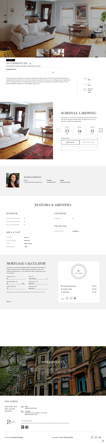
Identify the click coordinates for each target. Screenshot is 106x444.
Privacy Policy (68, 437)
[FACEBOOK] (92, 437)
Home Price (10, 276)
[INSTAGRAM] (96, 437)
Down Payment (11, 281)
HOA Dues (32, 286)
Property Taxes (67, 289)
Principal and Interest (69, 286)
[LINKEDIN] (99, 437)
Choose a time (65, 138)
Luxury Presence (17, 437)
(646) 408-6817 (51, 182)
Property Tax (32, 281)
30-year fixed (32, 278)
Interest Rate (10, 286)
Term (30, 276)
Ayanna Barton (32, 177)
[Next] (101, 130)
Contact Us (53, 380)
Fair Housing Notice (26, 420)
